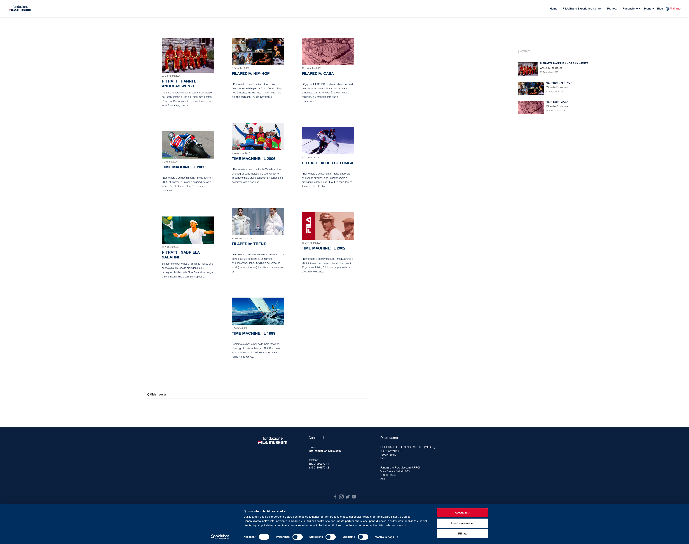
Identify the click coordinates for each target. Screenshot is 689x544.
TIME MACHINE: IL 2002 (323, 249)
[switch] (297, 537)
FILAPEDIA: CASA (318, 74)
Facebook (335, 496)
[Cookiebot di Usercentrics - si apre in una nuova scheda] (220, 537)
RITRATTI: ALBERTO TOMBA (327, 163)
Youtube (354, 496)
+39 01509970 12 (319, 468)
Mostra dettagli (384, 536)
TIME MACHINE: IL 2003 (183, 167)
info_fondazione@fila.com (325, 451)
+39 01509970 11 (319, 464)
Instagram (341, 496)
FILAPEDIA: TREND (249, 244)
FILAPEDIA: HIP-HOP (251, 74)
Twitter (347, 496)
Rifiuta (462, 533)
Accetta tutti (462, 512)
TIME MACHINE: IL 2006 (253, 159)
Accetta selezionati (462, 523)
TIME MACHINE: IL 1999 (253, 334)
